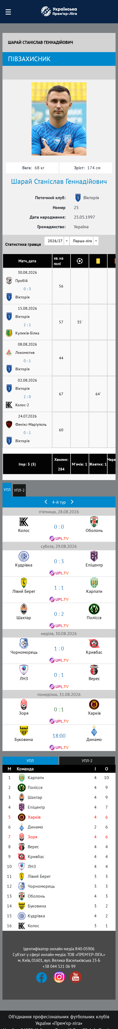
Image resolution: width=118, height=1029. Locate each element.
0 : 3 (27, 288)
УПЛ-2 (19, 490)
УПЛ (7, 489)
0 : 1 (27, 360)
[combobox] (56, 241)
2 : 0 (27, 396)
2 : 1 (27, 324)
